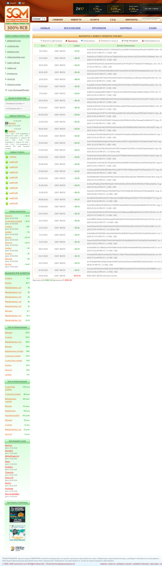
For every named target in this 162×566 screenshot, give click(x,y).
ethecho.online (14, 84)
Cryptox (12, 157)
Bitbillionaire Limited (14, 351)
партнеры (154, 564)
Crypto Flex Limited (13, 221)
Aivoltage (9, 488)
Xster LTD (9, 478)
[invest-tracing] (17, 540)
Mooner (8, 346)
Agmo (7, 461)
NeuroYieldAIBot (12, 494)
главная (58, 19)
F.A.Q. (113, 19)
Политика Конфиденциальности (60, 564)
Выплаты (73, 40)
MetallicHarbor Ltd (13, 287)
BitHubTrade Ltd (12, 456)
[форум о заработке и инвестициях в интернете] (17, 553)
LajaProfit (13, 162)
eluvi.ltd (11, 79)
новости (76, 19)
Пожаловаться (152, 40)
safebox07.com (14, 40)
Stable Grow (10, 411)
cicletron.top (13, 46)
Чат (23, 3)
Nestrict (8, 445)
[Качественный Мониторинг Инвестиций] (17, 18)
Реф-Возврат (131, 40)
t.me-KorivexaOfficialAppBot (21, 90)
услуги (94, 19)
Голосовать (89, 40)
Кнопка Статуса (109, 40)
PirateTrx (9, 467)
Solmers (12, 123)
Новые (45, 28)
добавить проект (124, 564)
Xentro (8, 483)
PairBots (11, 131)
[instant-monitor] (17, 522)
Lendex (8, 232)
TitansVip (9, 472)
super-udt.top (13, 62)
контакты (132, 19)
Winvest (8, 259)
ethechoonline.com (16, 57)
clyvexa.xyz (12, 73)
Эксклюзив (72, 28)
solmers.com (13, 51)
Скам (153, 28)
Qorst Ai (8, 216)
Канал (13, 3)
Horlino (8, 237)
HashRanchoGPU (12, 415)
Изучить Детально (52, 40)
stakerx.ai (11, 68)
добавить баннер (141, 564)
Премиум (99, 28)
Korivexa (9, 450)
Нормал (126, 28)
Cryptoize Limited (13, 356)
